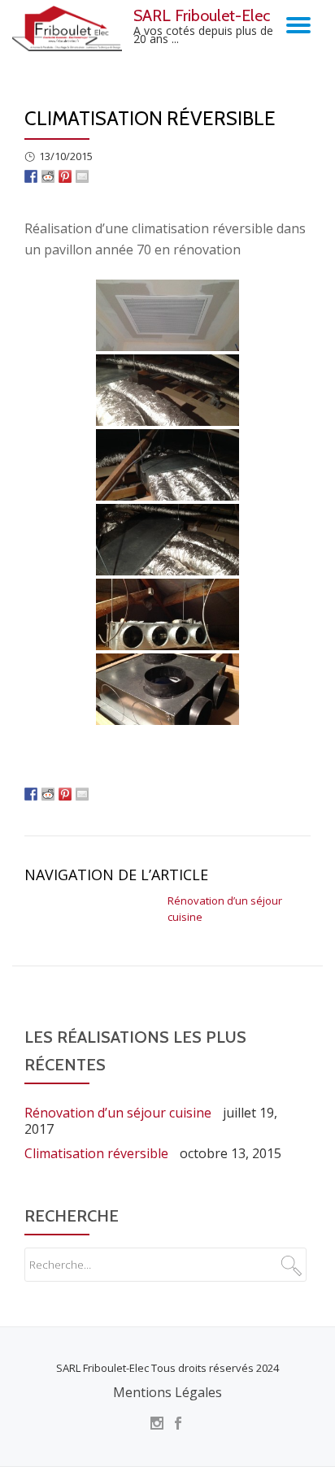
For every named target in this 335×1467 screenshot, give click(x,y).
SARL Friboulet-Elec (201, 15)
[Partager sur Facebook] (30, 174)
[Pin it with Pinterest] (65, 174)
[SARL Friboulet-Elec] (70, 28)
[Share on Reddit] (47, 174)
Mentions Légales (167, 1392)
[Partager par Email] (82, 174)
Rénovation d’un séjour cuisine (117, 1113)
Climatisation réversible (96, 1153)
